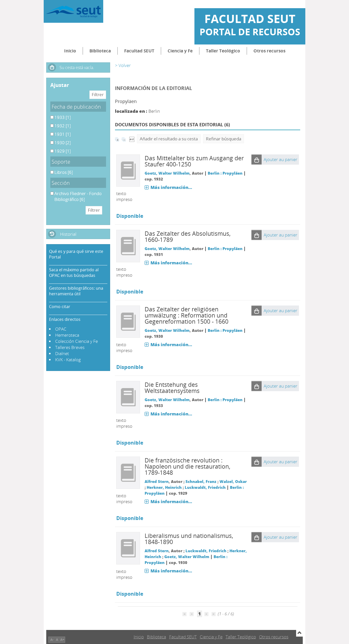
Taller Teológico (223, 51)
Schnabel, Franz (200, 481)
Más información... (171, 187)
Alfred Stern (157, 481)
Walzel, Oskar (233, 481)
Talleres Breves (70, 347)
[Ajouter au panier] (256, 159)
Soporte (61, 161)
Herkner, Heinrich (164, 487)
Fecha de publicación (76, 106)
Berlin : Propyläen (225, 173)
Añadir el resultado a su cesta (169, 139)
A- (52, 639)
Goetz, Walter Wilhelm (167, 173)
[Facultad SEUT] (73, 11)
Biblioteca (100, 51)
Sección (61, 182)
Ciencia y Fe (180, 51)
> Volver (123, 65)
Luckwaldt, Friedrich (205, 487)
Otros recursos (269, 51)
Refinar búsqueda (223, 139)
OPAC (60, 329)
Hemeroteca (67, 335)
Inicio (70, 51)
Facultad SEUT (139, 51)
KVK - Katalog (68, 360)
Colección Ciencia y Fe (76, 341)
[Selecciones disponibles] (131, 139)
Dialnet (62, 353)
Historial (68, 234)
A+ (62, 639)
